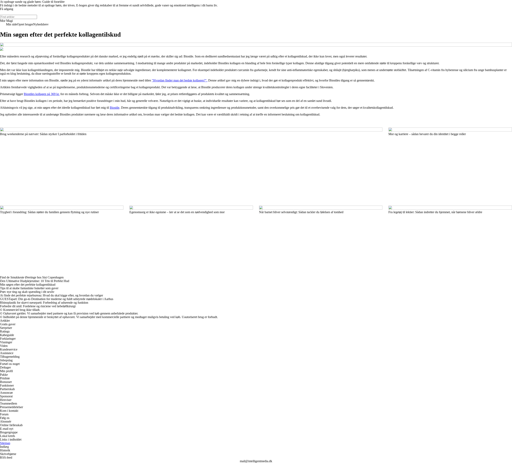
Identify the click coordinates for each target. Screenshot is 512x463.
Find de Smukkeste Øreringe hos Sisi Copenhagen (32, 277)
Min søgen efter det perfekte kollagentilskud (27, 284)
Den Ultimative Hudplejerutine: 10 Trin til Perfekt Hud (34, 281)
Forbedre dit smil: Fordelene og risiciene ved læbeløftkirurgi (38, 306)
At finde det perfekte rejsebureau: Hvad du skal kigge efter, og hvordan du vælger (51, 295)
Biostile (114, 107)
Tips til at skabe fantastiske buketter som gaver (29, 288)
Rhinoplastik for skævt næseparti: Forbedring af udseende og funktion (44, 302)
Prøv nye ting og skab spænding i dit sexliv (27, 291)
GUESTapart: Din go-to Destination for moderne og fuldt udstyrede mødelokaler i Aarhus (56, 299)
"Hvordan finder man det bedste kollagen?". (179, 80)
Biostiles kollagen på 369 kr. (42, 94)
